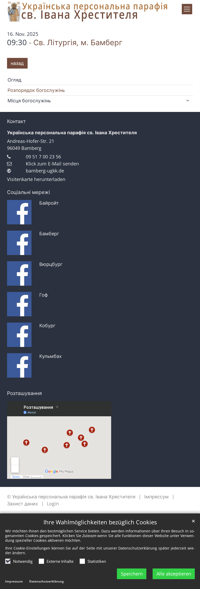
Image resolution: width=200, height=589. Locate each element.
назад (17, 63)
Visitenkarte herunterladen (36, 179)
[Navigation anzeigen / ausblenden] (187, 9)
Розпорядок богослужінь (36, 90)
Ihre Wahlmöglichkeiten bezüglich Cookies (100, 522)
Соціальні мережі (28, 192)
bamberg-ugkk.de (45, 171)
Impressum (14, 581)
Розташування (24, 393)
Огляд (14, 80)
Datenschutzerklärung (46, 581)
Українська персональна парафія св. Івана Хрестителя (72, 132)
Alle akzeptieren (174, 574)
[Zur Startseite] (100, 12)
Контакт (16, 121)
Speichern (132, 574)
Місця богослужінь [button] (29, 100)
